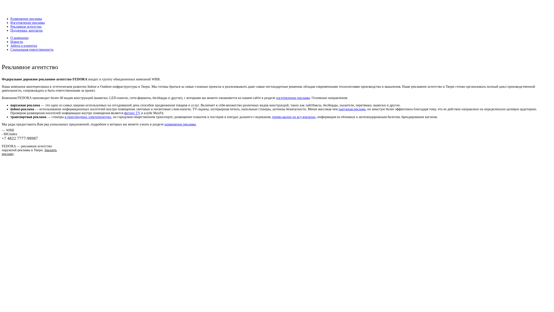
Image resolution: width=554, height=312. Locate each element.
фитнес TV (132, 113)
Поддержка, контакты (26, 30)
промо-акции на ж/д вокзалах (294, 117)
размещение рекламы (180, 124)
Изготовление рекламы (27, 22)
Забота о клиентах (23, 45)
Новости (16, 42)
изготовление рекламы (293, 98)
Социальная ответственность (31, 49)
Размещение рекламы (26, 19)
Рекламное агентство (26, 26)
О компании (19, 38)
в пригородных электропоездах (88, 117)
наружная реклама (352, 109)
